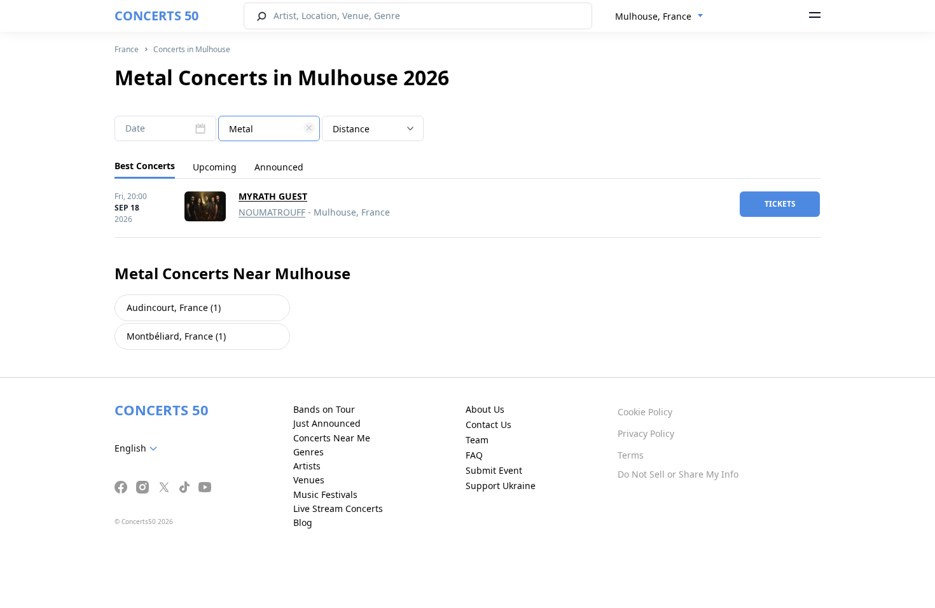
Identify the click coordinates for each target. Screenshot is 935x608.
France (126, 49)
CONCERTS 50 (156, 15)
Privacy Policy (646, 433)
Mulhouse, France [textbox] (653, 16)
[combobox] (659, 16)
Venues (308, 480)
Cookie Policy (645, 412)
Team (477, 440)
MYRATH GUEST (273, 196)
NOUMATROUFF (272, 212)
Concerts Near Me (331, 438)
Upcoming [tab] (215, 167)
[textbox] (269, 129)
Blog (302, 522)
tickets (780, 203)
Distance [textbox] (351, 129)
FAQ (474, 455)
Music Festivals (325, 494)
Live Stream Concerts (338, 508)
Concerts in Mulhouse (191, 49)
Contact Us (488, 424)
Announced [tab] (278, 167)
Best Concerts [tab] (144, 166)
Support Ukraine (501, 486)
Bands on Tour (324, 409)
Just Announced (327, 423)
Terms (631, 455)
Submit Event (494, 470)
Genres (308, 452)
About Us (485, 409)
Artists (307, 466)
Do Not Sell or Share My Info (678, 474)
